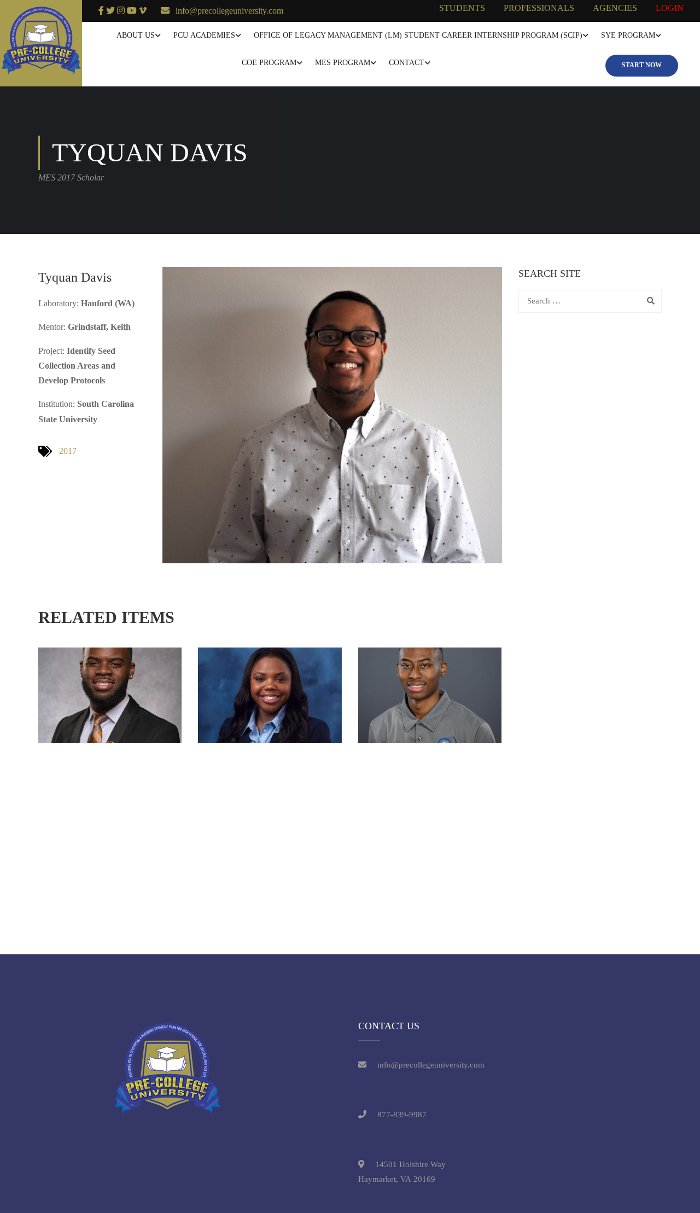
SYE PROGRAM (628, 35)
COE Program (269, 63)
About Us (135, 35)
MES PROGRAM (342, 63)
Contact (406, 63)
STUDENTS (462, 8)
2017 (68, 451)
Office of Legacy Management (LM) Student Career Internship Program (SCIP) (418, 35)
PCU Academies (204, 35)
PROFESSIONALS (539, 8)
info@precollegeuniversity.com (229, 10)
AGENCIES (615, 8)
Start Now (642, 65)
